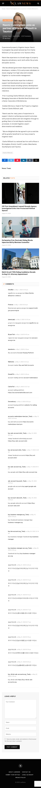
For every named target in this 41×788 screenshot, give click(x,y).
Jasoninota (11, 349)
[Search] (38, 3)
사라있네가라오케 (22, 598)
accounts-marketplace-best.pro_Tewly (20, 416)
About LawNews (14, 772)
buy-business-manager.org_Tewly (18, 514)
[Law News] (20, 3)
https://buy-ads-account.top (28, 472)
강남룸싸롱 (20, 665)
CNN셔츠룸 (20, 653)
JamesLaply (11, 319)
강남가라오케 (12, 565)
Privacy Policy (20, 777)
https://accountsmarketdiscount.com (20, 392)
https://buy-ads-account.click (17, 441)
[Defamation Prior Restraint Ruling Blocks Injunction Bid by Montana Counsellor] (20, 227)
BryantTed (11, 334)
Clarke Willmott (7, 152)
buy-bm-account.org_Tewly (16, 531)
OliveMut (11, 289)
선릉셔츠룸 (20, 613)
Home (3, 8)
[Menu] (3, 3)
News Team (7, 36)
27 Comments (27, 36)
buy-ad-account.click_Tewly (17, 450)
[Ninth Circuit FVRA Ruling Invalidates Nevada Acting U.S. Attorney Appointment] (20, 258)
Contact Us (26, 772)
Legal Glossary (27, 774)
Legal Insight (7, 20)
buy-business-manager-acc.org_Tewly (20, 548)
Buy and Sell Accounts (26, 365)
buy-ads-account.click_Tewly (17, 433)
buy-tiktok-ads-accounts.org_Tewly (19, 674)
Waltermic (11, 362)
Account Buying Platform (25, 353)
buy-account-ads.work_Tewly (17, 498)
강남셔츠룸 (20, 640)
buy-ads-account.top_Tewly (17, 467)
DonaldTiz (11, 374)
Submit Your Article (13, 774)
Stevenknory (12, 401)
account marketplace (31, 377)
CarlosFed (11, 386)
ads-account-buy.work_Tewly (17, 481)
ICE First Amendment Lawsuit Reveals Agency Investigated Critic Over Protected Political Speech (19, 208)
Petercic (10, 304)
